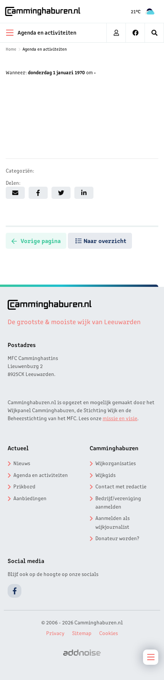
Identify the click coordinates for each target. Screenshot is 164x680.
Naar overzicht (105, 240)
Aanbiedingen (30, 498)
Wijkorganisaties (115, 463)
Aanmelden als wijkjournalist (112, 522)
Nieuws (21, 463)
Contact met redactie (120, 486)
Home (11, 49)
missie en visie (120, 418)
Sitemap (82, 632)
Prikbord (24, 486)
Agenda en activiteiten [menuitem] (47, 32)
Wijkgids (105, 474)
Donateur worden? (117, 538)
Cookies (108, 632)
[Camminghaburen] (43, 11)
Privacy (55, 632)
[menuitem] (154, 32)
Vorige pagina (41, 240)
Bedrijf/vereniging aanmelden (118, 502)
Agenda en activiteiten (45, 49)
